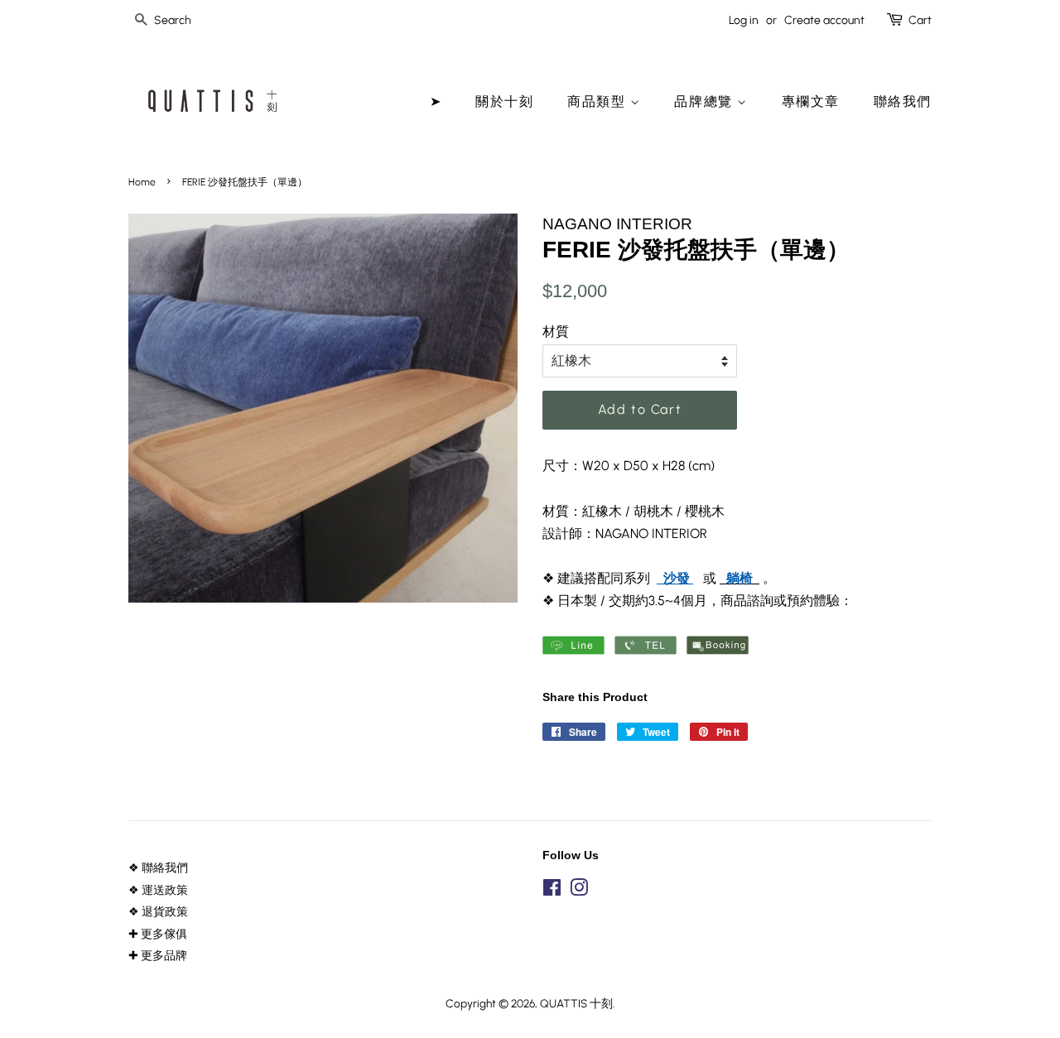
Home (142, 182)
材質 (555, 331)
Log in (744, 20)
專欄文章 (811, 101)
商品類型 (598, 101)
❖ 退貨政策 (158, 911)
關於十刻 (504, 101)
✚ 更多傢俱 (157, 933)
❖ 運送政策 (158, 889)
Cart (920, 20)
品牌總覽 (705, 101)
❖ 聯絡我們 (158, 867)
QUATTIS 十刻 (576, 1003)
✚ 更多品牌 (157, 955)
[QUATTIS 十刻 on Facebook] (551, 890)
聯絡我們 (903, 101)
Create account (824, 20)
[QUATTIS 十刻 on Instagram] (579, 890)
